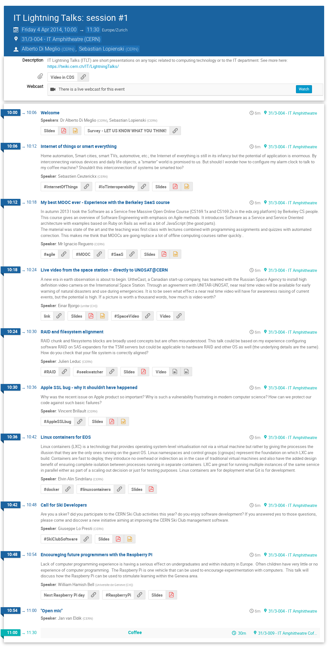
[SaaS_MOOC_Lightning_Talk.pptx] (175, 254)
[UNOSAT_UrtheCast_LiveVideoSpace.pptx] (102, 316)
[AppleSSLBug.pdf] (112, 421)
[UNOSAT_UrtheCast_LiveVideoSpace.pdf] (91, 316)
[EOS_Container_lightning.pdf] (151, 489)
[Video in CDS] (83, 77)
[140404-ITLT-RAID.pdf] (143, 371)
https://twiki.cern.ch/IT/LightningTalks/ (83, 66)
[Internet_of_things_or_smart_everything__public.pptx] (187, 186)
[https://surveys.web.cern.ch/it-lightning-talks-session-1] (175, 130)
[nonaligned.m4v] (186, 371)
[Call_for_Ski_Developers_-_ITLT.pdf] (118, 539)
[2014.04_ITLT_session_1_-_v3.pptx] (75, 130)
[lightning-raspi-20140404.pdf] (171, 594)
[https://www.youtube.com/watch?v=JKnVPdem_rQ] (179, 316)
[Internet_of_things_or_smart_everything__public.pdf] (175, 186)
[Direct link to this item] (64, 113)
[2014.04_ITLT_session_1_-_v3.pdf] (64, 130)
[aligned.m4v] (175, 371)
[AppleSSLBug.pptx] (123, 421)
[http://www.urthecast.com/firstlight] (59, 316)
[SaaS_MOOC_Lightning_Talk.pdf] (164, 254)
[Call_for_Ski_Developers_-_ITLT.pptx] (129, 539)
